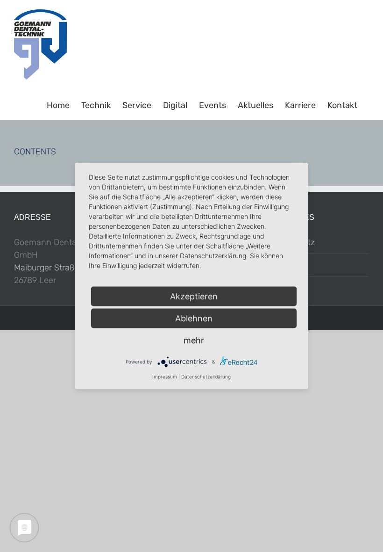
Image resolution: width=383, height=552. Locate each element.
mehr (194, 340)
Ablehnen (194, 318)
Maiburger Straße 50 (52, 267)
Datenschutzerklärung (206, 376)
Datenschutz (290, 242)
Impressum (287, 265)
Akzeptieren (194, 296)
